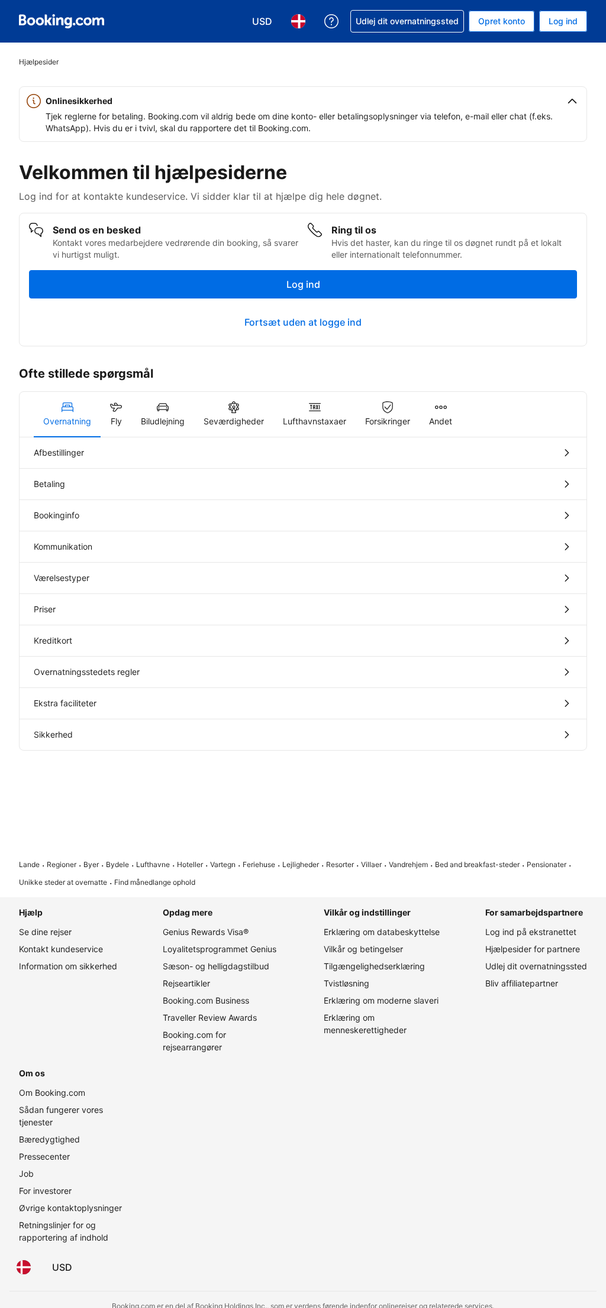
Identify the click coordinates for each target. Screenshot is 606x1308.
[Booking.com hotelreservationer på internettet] (61, 21)
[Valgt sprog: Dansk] (23, 1267)
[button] (303, 101)
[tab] (67, 414)
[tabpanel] (303, 593)
